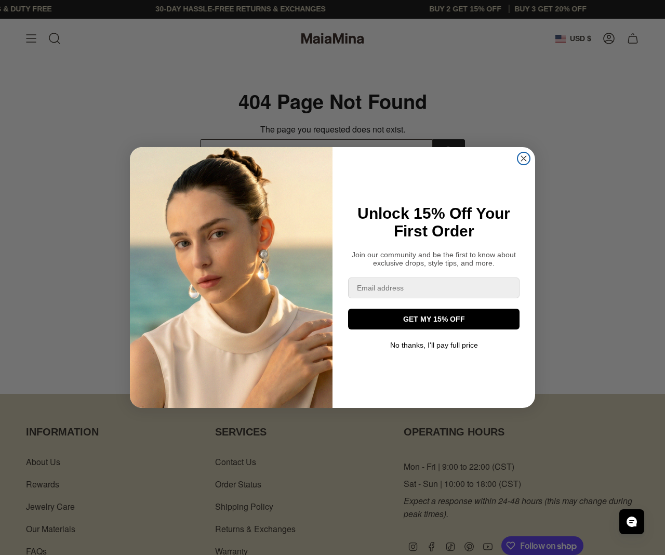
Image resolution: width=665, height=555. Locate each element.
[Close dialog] (523, 158)
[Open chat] (631, 521)
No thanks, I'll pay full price (434, 345)
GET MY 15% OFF (434, 319)
